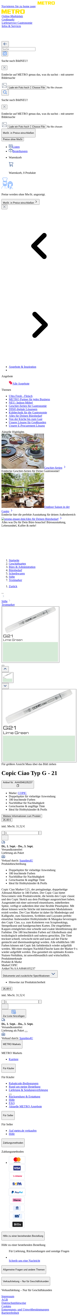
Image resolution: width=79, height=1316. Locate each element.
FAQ (12, 1103)
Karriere (13, 1059)
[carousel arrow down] (5, 686)
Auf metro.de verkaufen (23, 1130)
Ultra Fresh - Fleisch (21, 396)
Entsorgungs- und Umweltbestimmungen (25, 1309)
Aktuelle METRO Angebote (25, 1106)
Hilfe (12, 1099)
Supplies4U (26, 860)
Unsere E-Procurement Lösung (27, 425)
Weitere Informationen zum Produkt (22, 816)
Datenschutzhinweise (13, 1302)
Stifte (12, 576)
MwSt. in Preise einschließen (18, 202)
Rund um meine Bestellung (24, 1086)
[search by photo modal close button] (4, 67)
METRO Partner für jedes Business (29, 399)
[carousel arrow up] (5, 669)
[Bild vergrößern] (39, 726)
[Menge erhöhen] (40, 833)
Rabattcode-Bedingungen (23, 1083)
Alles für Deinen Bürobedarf (25, 415)
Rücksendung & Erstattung (24, 1096)
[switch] (12, 139)
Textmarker (15, 580)
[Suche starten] (5, 92)
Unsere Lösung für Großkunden (27, 422)
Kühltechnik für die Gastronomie (28, 412)
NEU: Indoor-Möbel (21, 402)
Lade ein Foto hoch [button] (19, 87)
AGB (4, 1299)
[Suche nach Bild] (4, 53)
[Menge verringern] (3, 833)
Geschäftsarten (17, 563)
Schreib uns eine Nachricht (24, 1260)
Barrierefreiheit (10, 1312)
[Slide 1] (2, 665)
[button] (39, 595)
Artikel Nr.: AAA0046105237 (18, 782)
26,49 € (7, 820)
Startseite (14, 560)
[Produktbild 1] (7, 677)
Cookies (6, 1306)
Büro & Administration (22, 566)
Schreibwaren (17, 573)
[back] (5, 44)
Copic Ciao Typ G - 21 (29, 773)
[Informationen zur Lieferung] (26, 1031)
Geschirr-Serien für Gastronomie (28, 405)
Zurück (13, 586)
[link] (43, 165)
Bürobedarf (15, 570)
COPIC (22, 793)
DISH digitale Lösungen (23, 409)
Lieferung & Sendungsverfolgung (28, 1090)
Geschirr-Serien (53, 467)
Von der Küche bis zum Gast (25, 419)
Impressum (7, 1296)
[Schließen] (4, 207)
